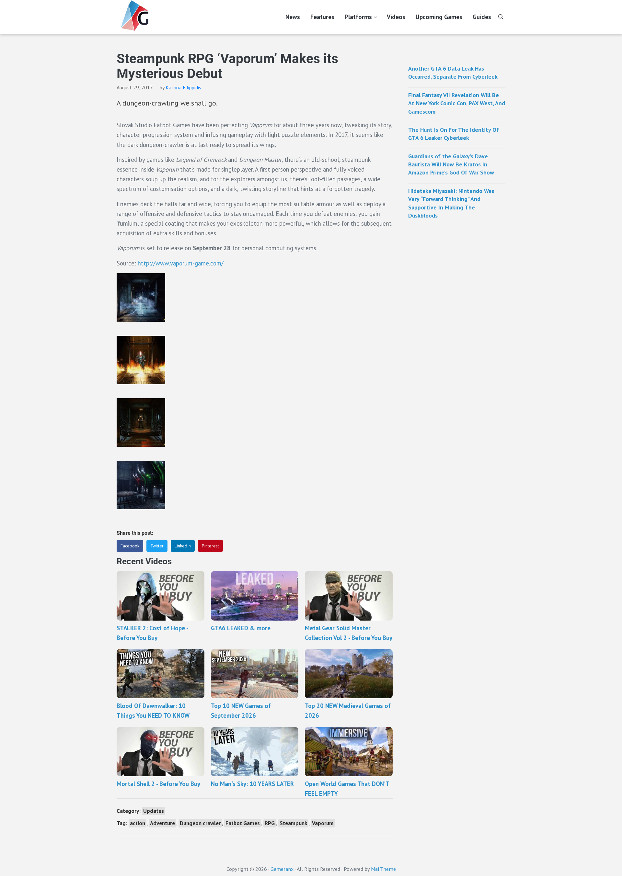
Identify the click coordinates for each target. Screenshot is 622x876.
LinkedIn (183, 546)
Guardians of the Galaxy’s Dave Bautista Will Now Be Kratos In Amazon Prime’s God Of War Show (451, 164)
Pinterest (210, 546)
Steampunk (293, 823)
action (137, 823)
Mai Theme (383, 869)
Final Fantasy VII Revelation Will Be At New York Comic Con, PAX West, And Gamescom (456, 103)
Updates (153, 810)
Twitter (157, 546)
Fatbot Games (242, 823)
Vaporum (323, 823)
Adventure (162, 823)
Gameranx (282, 869)
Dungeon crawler (200, 823)
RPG (270, 823)
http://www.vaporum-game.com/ (181, 263)
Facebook (130, 546)
